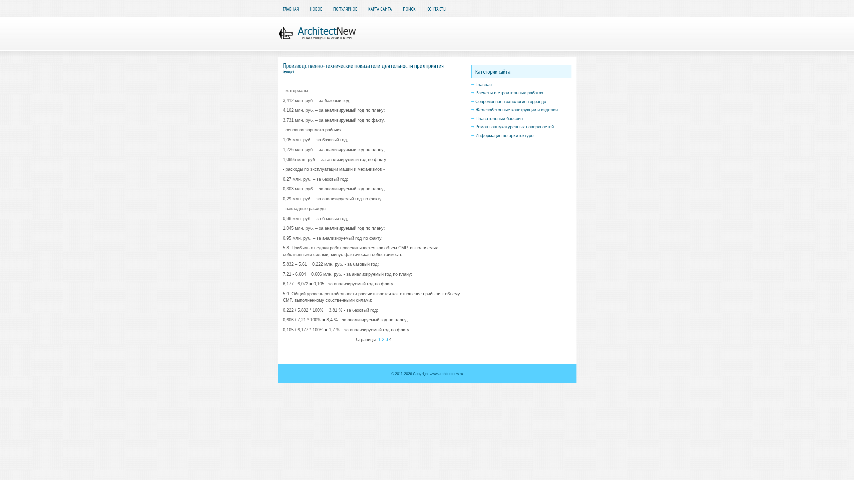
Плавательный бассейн (499, 118)
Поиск (409, 9)
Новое (316, 9)
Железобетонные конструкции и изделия (516, 109)
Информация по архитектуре (504, 135)
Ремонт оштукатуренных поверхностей (514, 126)
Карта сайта (380, 9)
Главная (291, 9)
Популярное (345, 9)
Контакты (436, 9)
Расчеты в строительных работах (509, 92)
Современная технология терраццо (510, 101)
